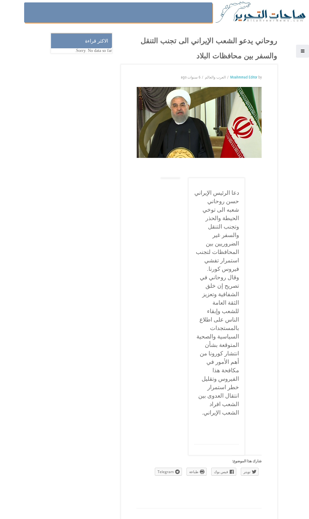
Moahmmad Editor (243, 77)
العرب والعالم (215, 77)
